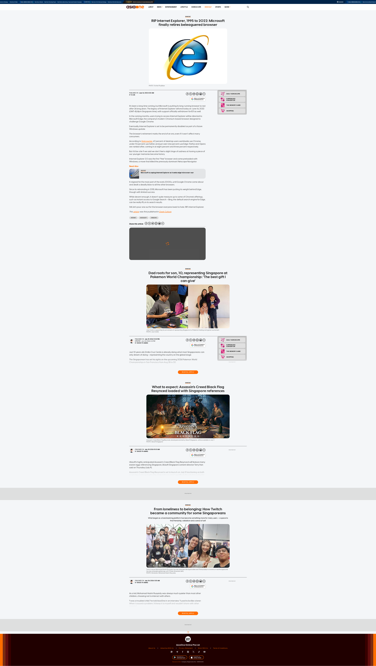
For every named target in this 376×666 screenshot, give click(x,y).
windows (154, 217)
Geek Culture (165, 212)
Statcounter (146, 141)
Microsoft (143, 217)
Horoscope (196, 7)
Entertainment (171, 7)
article (136, 212)
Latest (150, 7)
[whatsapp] (197, 93)
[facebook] (187, 93)
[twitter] (190, 93)
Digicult (208, 7)
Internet (133, 217)
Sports (218, 7)
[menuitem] (150, 7)
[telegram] (194, 93)
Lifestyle (184, 7)
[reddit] (200, 93)
